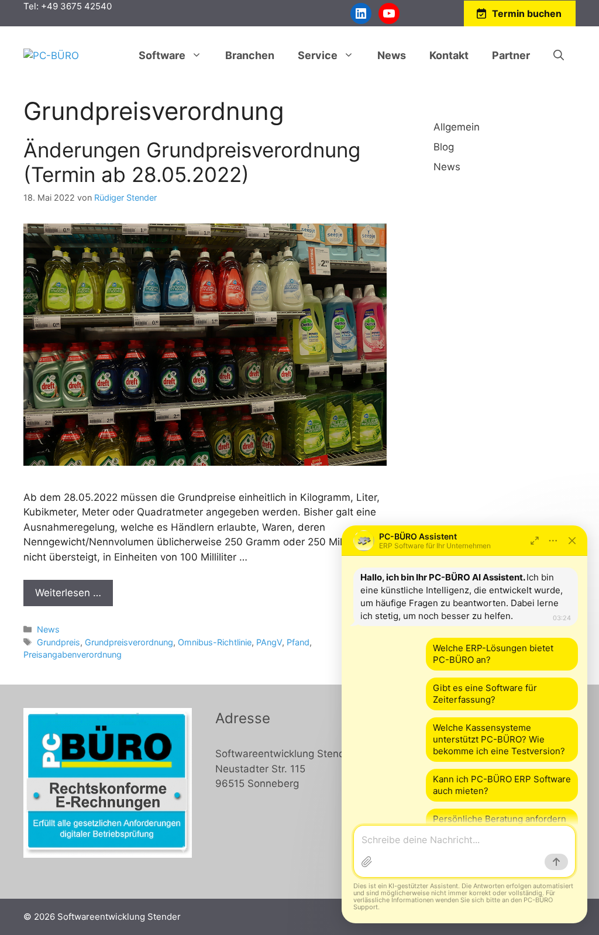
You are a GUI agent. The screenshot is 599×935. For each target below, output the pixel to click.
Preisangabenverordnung (72, 654)
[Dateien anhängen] (367, 862)
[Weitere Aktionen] (553, 540)
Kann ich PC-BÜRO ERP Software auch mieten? (502, 785)
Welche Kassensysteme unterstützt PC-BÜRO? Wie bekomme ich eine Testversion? (499, 739)
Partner (511, 55)
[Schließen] (572, 540)
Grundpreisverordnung (129, 642)
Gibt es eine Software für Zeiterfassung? (485, 693)
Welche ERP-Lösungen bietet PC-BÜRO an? (493, 653)
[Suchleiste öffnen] (559, 55)
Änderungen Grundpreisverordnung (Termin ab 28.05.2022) (191, 162)
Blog (443, 147)
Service (318, 55)
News (391, 55)
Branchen (249, 55)
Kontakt (449, 55)
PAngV (269, 642)
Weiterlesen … (68, 593)
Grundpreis (58, 642)
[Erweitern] (534, 540)
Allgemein (456, 127)
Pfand (298, 642)
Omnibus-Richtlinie (215, 642)
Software (162, 55)
